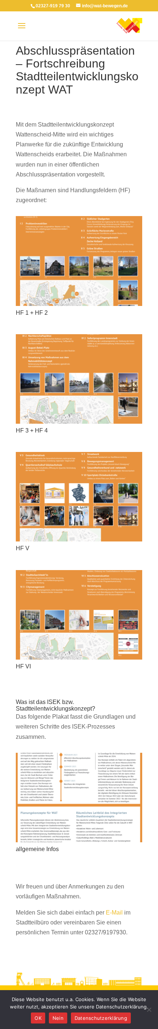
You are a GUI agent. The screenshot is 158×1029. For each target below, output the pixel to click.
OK (38, 1018)
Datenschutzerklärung (101, 1018)
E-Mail (114, 912)
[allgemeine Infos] (79, 842)
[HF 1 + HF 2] (79, 306)
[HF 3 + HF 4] (79, 423)
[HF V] (79, 541)
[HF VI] (79, 659)
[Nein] (148, 1009)
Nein (58, 1018)
